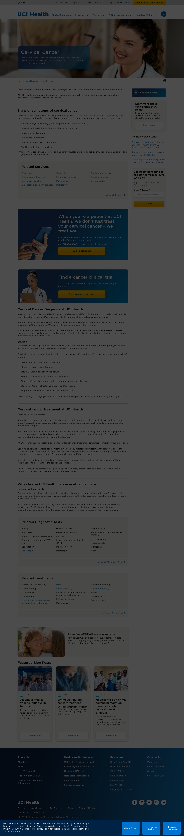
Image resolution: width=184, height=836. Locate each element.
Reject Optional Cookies (151, 828)
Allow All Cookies (130, 828)
